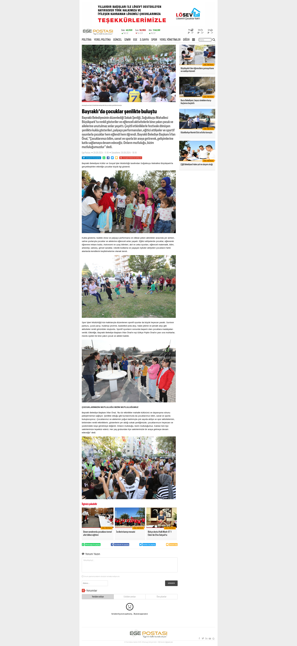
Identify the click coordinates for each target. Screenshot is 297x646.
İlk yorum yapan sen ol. (141, 614)
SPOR (154, 39)
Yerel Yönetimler (93, 105)
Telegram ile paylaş (93, 158)
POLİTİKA (86, 39)
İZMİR (127, 39)
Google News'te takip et (132, 158)
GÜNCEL (117, 39)
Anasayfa (84, 105)
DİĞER (186, 39)
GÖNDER (171, 583)
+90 (158, 642)
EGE (135, 39)
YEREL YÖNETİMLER (170, 39)
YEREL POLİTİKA (102, 39)
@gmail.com (169, 642)
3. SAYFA (144, 39)
